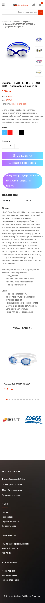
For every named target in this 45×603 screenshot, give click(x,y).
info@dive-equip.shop (13, 490)
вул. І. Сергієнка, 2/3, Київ (14, 479)
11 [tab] (35, 399)
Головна (6, 512)
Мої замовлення (9, 575)
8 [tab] (27, 399)
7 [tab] (24, 399)
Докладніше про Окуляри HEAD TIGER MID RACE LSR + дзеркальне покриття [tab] (23, 181)
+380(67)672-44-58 (13, 485)
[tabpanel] (22, 365)
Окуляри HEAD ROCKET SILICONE (17, 384)
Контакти (6, 553)
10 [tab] (32, 399)
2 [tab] (9, 399)
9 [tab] (29, 399)
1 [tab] (7, 399)
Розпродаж (7, 517)
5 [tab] (18, 399)
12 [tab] (38, 399)
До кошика (24, 156)
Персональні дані (10, 580)
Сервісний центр (10, 521)
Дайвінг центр (9, 526)
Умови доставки (10, 548)
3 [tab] (12, 399)
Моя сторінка (8, 571)
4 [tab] (15, 399)
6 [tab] (21, 399)
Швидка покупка (23, 163)
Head (10, 97)
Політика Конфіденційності (15, 544)
